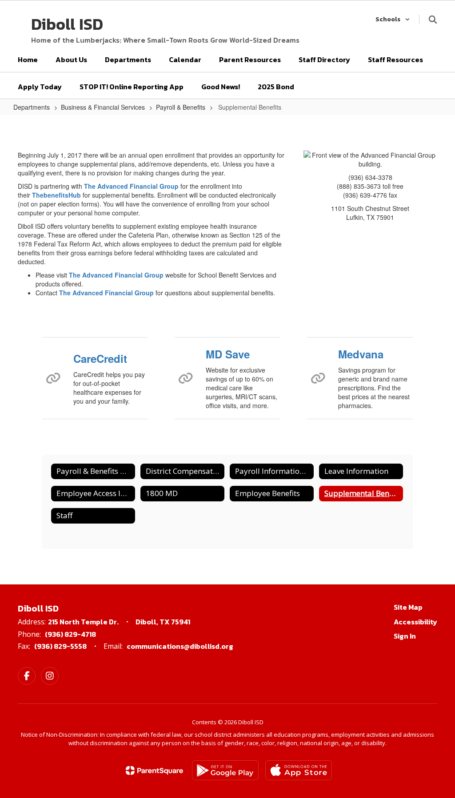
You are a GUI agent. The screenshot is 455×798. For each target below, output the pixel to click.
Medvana (360, 353)
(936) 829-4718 (70, 634)
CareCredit (100, 358)
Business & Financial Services (103, 107)
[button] (392, 19)
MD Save (228, 353)
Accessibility (415, 621)
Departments (31, 107)
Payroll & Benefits (180, 107)
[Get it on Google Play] (225, 770)
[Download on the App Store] (298, 770)
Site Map (408, 607)
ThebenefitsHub (56, 195)
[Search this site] (432, 19)
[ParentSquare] (154, 770)
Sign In (405, 636)
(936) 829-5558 (60, 646)
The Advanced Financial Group (131, 186)
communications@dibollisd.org (180, 646)
